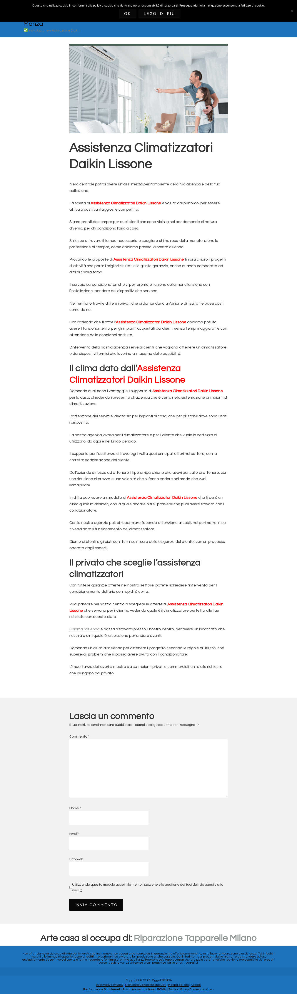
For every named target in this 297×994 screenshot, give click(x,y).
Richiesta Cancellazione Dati (145, 984)
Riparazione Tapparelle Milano (195, 938)
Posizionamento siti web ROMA (144, 989)
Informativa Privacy (109, 984)
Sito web (76, 859)
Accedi (196, 984)
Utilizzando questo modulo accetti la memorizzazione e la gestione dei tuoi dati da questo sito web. (147, 887)
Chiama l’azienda (84, 629)
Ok (127, 13)
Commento (79, 736)
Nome (75, 808)
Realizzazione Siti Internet (101, 989)
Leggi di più (159, 13)
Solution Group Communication (190, 989)
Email (74, 833)
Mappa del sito (178, 984)
